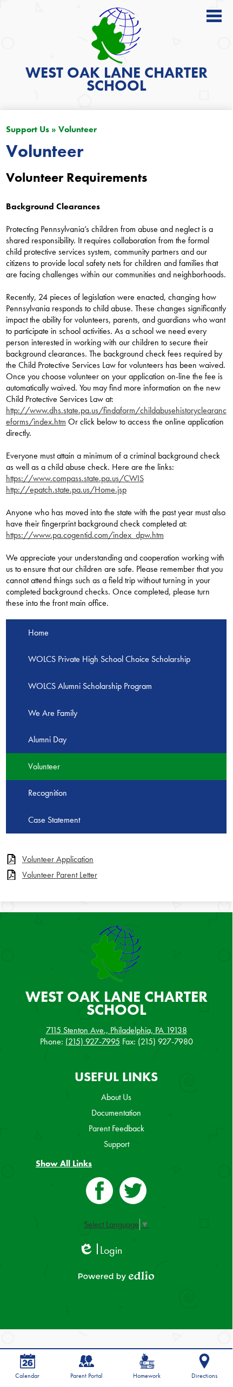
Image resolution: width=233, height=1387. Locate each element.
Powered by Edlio (116, 1275)
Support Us (27, 129)
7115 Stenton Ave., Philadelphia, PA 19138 (116, 1030)
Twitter (133, 1190)
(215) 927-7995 (92, 1041)
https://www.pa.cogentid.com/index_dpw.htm (85, 535)
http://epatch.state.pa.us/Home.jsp (66, 489)
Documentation (116, 1112)
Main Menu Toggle (214, 16)
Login (100, 1250)
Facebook (99, 1190)
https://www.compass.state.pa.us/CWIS (75, 478)
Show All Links (64, 1163)
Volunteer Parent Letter (59, 875)
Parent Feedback (116, 1128)
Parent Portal (86, 1375)
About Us (116, 1097)
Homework (147, 1375)
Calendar (27, 1375)
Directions (204, 1375)
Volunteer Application (58, 859)
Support (116, 1144)
